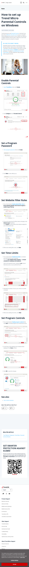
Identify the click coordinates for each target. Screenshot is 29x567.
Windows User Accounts (12, 34)
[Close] (27, 551)
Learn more (22, 557)
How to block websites (9, 400)
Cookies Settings (14, 560)
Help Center (9, 2)
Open (8, 87)
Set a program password (9, 149)
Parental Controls (15, 33)
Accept (14, 564)
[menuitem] (21, 2)
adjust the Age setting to (10, 49)
